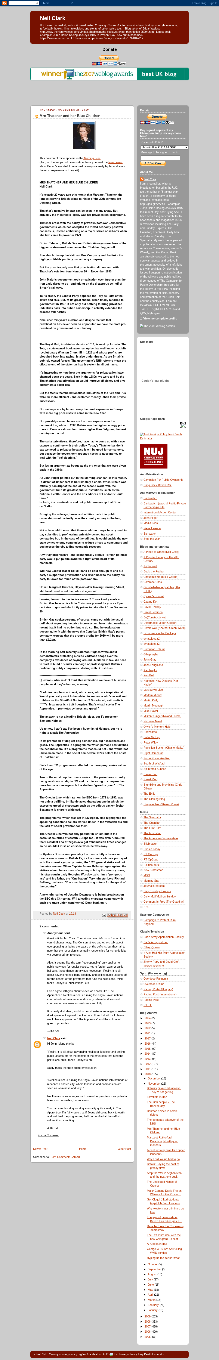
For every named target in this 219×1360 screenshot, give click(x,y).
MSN (147, 875)
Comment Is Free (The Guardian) (164, 901)
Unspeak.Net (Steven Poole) (161, 804)
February (154, 1305)
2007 (148, 1326)
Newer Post (40, 1148)
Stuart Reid (150, 779)
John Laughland (153, 665)
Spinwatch (150, 533)
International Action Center (160, 512)
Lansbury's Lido (153, 689)
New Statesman (153, 870)
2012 (148, 1064)
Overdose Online (154, 984)
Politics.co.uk (152, 864)
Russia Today (152, 849)
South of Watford (154, 763)
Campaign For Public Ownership (163, 479)
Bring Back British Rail (158, 485)
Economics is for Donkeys (160, 633)
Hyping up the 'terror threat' (163, 1258)
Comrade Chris (153, 582)
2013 (148, 1058)
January (153, 1310)
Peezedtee (150, 731)
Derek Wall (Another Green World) (164, 628)
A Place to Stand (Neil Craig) (161, 551)
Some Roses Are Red (157, 758)
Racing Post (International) (160, 994)
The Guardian (152, 822)
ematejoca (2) (152, 643)
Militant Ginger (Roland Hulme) (162, 716)
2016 (148, 1043)
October (153, 1264)
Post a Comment (48, 1135)
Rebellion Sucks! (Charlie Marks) (164, 747)
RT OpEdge (151, 854)
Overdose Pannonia (156, 978)
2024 (148, 1018)
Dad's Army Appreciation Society (164, 937)
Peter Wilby (151, 742)
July (151, 1279)
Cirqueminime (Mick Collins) (161, 576)
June (151, 1284)
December (154, 1078)
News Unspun (152, 528)
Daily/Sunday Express (157, 891)
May (151, 1289)
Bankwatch (150, 498)
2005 (148, 1336)
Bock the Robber (154, 571)
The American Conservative (161, 838)
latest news (115, 162)
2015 (148, 1048)
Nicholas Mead (153, 721)
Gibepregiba (151, 654)
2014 (148, 1053)
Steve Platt (150, 774)
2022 (148, 1028)
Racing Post (151, 999)
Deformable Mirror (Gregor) (160, 622)
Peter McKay (152, 737)
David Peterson (153, 612)
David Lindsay (152, 607)
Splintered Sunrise (155, 768)
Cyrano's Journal (154, 596)
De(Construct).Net (155, 617)
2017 (148, 1038)
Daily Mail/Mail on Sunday (160, 896)
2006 (148, 1331)
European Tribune (154, 649)
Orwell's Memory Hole (157, 726)
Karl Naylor (150, 670)
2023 (148, 1023)
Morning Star (151, 880)
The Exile (149, 793)
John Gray (150, 659)
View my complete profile (160, 318)
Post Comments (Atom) (65, 1157)
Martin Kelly (151, 700)
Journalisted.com (154, 885)
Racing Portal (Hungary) (158, 989)
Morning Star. (92, 158)
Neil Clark (52, 18)
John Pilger (150, 517)
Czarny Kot (150, 601)
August (152, 1274)
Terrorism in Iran (157, 1096)
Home (82, 1148)
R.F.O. (148, 1005)
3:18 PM (52, 1127)
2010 (148, 1074)
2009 (148, 1316)
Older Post (124, 1148)
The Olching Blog (154, 799)
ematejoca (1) (152, 638)
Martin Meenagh (153, 705)
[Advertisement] (109, 92)
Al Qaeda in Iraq (157, 1243)
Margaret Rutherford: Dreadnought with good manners (162, 1141)
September (155, 1269)
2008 (148, 1321)
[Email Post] (104, 915)
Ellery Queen (152, 947)
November (154, 1083)
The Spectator (152, 817)
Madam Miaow (152, 695)
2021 (148, 1033)
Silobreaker (150, 843)
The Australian (152, 833)
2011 (148, 1069)
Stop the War (152, 538)
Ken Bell (149, 675)
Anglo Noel (150, 566)
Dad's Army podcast (156, 942)
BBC (146, 907)
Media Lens (151, 523)
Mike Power (151, 711)
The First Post (152, 827)
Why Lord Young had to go (163, 1159)
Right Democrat (153, 753)
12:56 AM (53, 1030)
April (151, 1294)
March (152, 1299)
